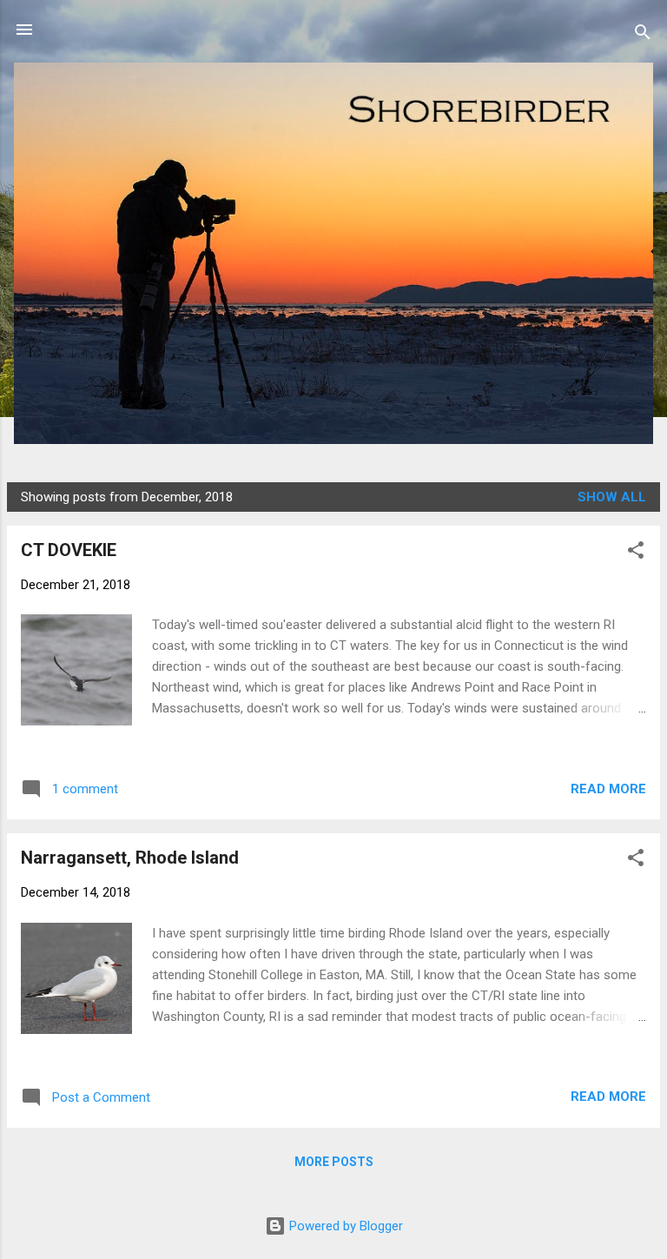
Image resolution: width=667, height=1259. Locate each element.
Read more (608, 789)
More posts (333, 1162)
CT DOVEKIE (68, 550)
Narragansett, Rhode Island (130, 857)
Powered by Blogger (344, 1226)
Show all (612, 497)
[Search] (642, 35)
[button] (635, 553)
